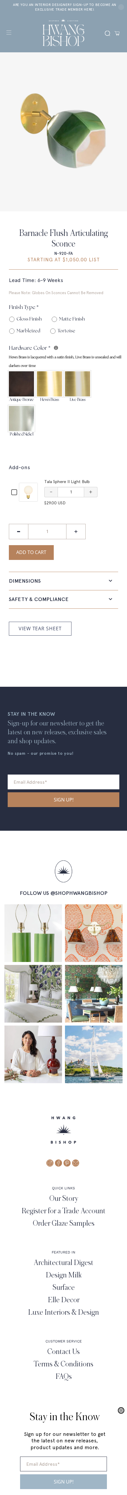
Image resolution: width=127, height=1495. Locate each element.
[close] (121, 1410)
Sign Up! (64, 1481)
